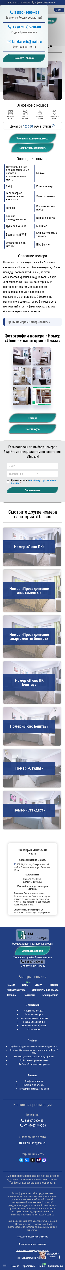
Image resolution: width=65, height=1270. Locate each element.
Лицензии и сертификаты (34, 1025)
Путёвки (32, 1040)
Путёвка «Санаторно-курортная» (33, 1064)
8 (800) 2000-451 (44, 2)
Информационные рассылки (32, 1244)
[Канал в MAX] (44, 1161)
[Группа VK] (27, 1161)
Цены (25, 985)
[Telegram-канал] (21, 1161)
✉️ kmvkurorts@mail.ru (24, 41)
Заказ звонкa (48, 21)
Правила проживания (34, 1022)
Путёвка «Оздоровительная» (34, 1060)
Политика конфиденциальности (32, 1250)
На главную (32, 429)
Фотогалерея (33, 1029)
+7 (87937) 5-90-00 (27, 27)
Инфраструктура (16, 990)
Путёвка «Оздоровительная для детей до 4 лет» (33, 1046)
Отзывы (11, 995)
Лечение (32, 1075)
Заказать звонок (32, 951)
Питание (53, 985)
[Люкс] (22, 356)
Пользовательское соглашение (32, 1236)
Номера (32, 418)
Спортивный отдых (34, 1010)
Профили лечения (34, 1081)
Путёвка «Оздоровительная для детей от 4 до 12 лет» (34, 1051)
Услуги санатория (34, 1014)
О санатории (33, 1005)
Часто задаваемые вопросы (34, 1018)
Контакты (29, 995)
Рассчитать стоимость (32, 148)
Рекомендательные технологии (32, 1257)
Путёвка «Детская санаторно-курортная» (34, 1056)
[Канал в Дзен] (32, 1161)
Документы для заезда (45, 990)
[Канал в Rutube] (38, 1161)
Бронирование (50, 995)
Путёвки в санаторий (33, 1085)
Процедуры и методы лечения (34, 1088)
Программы (29, 1266)
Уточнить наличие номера (32, 138)
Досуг (38, 985)
